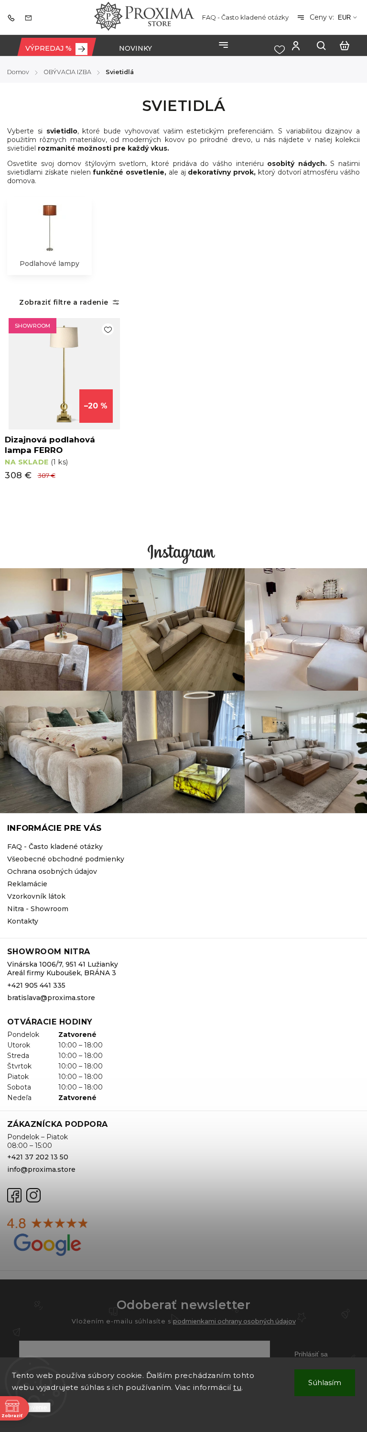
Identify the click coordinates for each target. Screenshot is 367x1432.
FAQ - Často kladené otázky (245, 17)
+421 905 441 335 (36, 985)
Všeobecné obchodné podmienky (65, 859)
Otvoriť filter (65, 302)
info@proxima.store (41, 1169)
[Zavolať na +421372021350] (13, 17)
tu (237, 1387)
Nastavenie (31, 1407)
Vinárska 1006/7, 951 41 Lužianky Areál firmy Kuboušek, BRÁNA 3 (62, 968)
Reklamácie (27, 884)
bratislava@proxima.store (51, 997)
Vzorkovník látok (36, 896)
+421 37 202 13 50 (37, 1157)
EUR (344, 17)
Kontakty (22, 921)
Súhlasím (324, 1382)
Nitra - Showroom (37, 908)
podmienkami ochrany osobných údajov (234, 1321)
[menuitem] (56, 48)
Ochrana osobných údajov (52, 871)
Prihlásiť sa (311, 1354)
